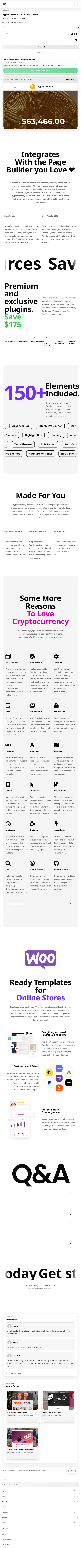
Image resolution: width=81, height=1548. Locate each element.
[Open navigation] (76, 4)
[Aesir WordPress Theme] (58, 1400)
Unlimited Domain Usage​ (18, 1200)
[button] (40, 903)
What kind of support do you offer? (23, 1243)
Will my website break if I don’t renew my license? (31, 1215)
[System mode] (72, 1470)
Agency (19, 1471)
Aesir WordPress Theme (52, 1412)
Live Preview (70, 79)
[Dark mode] (75, 1470)
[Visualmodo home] (4, 4)
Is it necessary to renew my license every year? (29, 1222)
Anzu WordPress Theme (17, 1412)
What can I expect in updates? (21, 1236)
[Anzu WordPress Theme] (22, 1400)
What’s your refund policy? (19, 1207)
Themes (12, 1471)
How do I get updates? (17, 1229)
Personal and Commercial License (23, 1193)
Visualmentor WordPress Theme (20, 1449)
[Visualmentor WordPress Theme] (22, 1437)
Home (5, 1471)
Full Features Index (15, 904)
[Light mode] (68, 1470)
